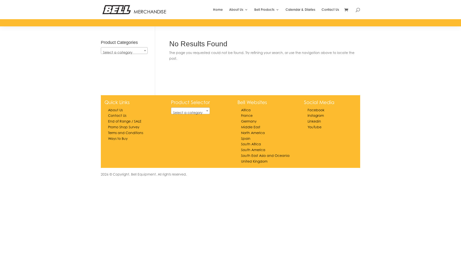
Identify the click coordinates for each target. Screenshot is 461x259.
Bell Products (264, 10)
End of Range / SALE (124, 121)
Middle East (250, 127)
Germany (249, 121)
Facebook (316, 110)
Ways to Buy (118, 138)
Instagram (316, 115)
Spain (245, 138)
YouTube (314, 127)
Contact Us (330, 10)
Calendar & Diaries (300, 10)
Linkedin (314, 121)
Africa (246, 110)
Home (218, 10)
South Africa (251, 144)
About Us (236, 10)
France (247, 115)
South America (253, 150)
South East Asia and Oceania (265, 155)
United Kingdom (254, 161)
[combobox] (124, 50)
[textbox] (124, 52)
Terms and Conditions (125, 133)
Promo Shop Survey (124, 127)
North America (253, 133)
